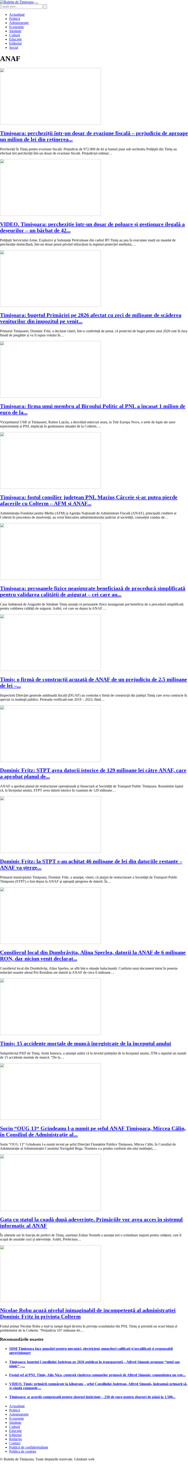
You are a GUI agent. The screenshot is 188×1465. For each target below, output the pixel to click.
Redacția (15, 1439)
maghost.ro (104, 1459)
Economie (16, 27)
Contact (14, 1443)
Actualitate (17, 14)
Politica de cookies (22, 1451)
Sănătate (15, 31)
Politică (14, 19)
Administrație (19, 23)
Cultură (14, 35)
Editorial (15, 43)
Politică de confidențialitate (28, 1447)
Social (13, 47)
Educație (15, 39)
